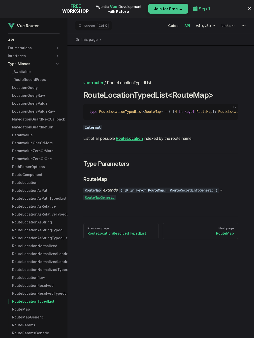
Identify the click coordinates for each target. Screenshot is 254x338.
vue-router (93, 82)
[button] (34, 40)
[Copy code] (230, 112)
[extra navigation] (243, 26)
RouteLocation (129, 138)
